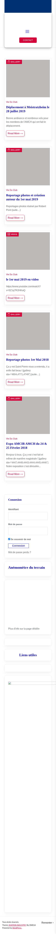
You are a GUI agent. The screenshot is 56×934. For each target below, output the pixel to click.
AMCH (28, 19)
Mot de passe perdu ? (19, 552)
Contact (28, 40)
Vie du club (11, 102)
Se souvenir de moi (20, 539)
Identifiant (13, 509)
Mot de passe (15, 524)
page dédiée (33, 628)
